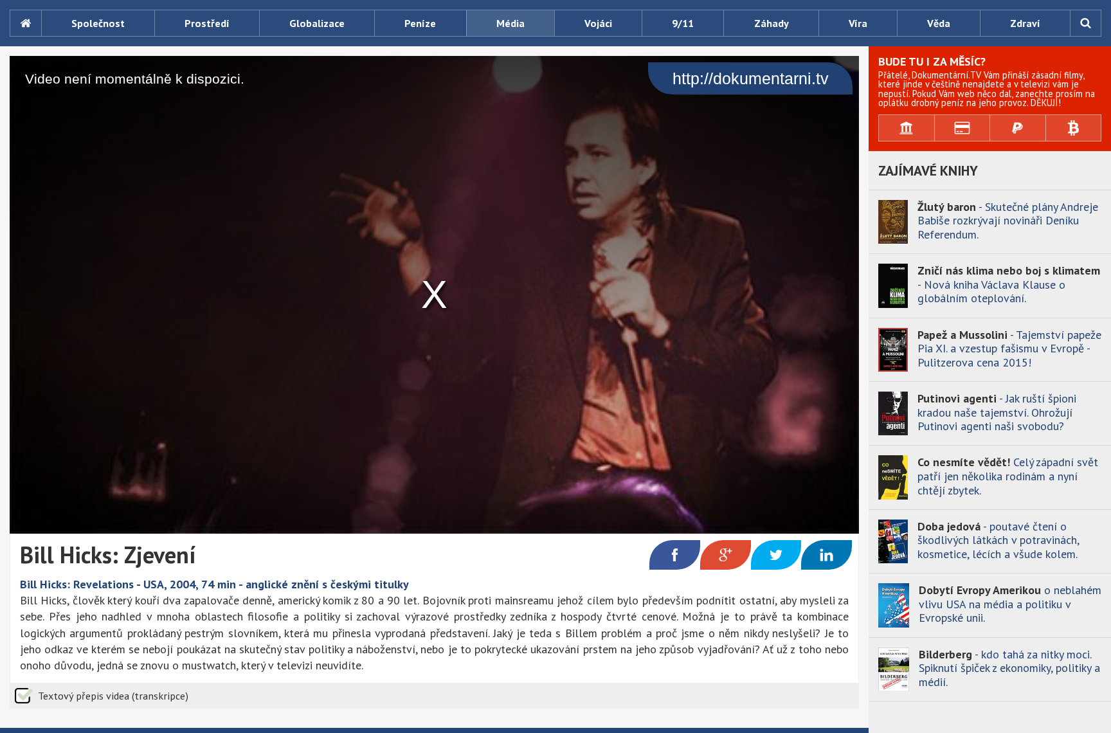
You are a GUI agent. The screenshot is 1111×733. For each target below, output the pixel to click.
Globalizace (317, 23)
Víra (858, 23)
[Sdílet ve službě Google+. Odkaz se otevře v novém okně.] (725, 555)
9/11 (683, 23)
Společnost (98, 23)
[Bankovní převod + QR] (907, 127)
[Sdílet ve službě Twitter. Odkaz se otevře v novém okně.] (776, 555)
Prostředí (207, 23)
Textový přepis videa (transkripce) (113, 695)
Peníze (420, 23)
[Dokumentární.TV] (25, 23)
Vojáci (598, 23)
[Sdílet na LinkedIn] (826, 555)
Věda (938, 23)
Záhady (771, 23)
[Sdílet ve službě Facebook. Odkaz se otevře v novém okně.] (674, 555)
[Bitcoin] (1074, 127)
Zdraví (1025, 23)
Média (510, 23)
